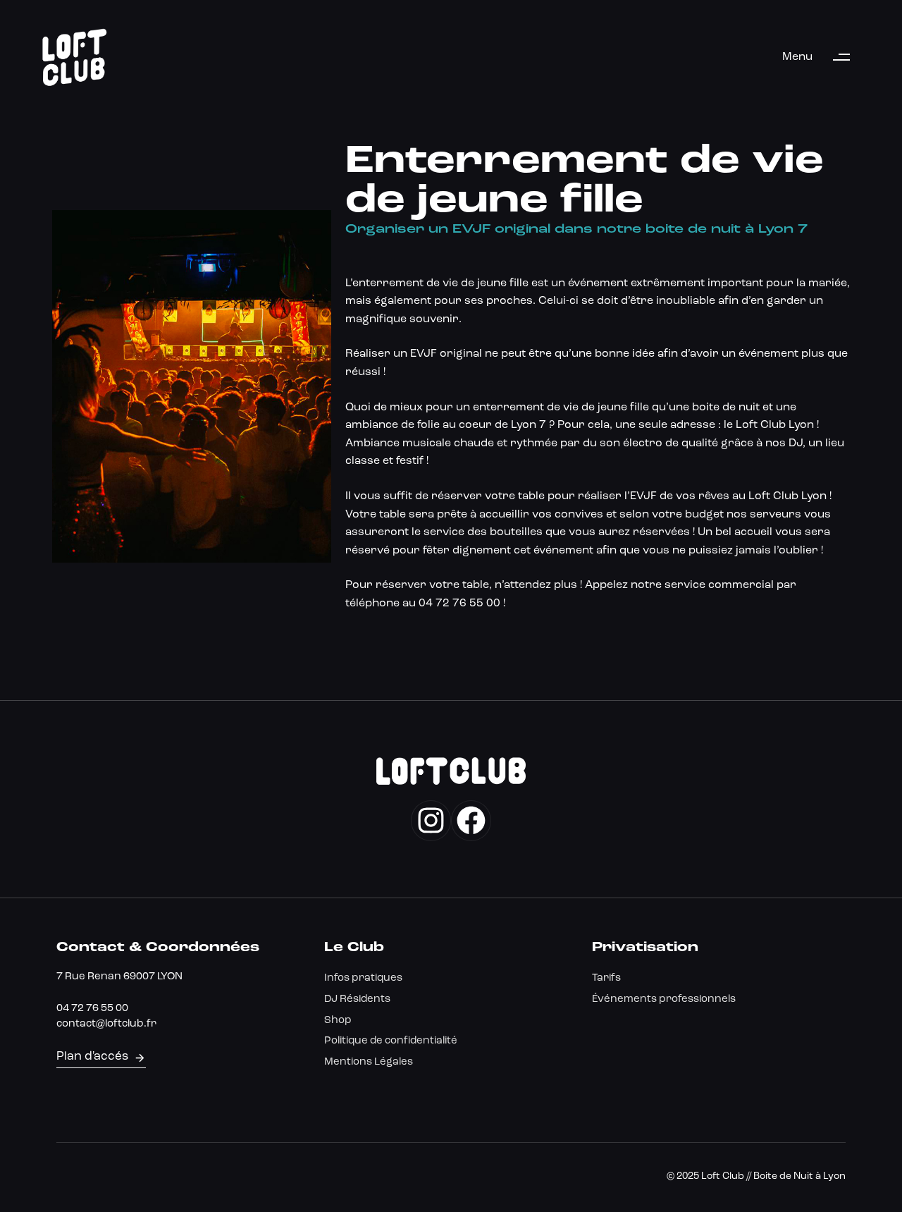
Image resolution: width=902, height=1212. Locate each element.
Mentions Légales (368, 1062)
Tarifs (606, 978)
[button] (822, 57)
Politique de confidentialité (390, 1041)
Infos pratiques (363, 978)
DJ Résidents (357, 999)
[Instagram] (431, 820)
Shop (338, 1020)
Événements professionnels (664, 999)
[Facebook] (471, 820)
